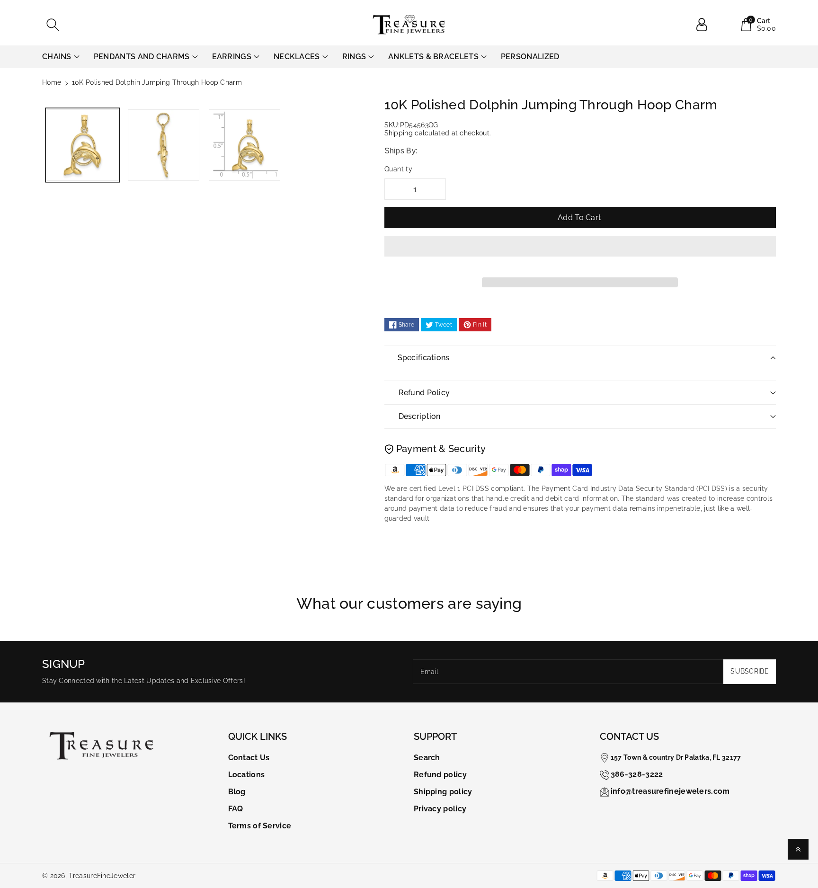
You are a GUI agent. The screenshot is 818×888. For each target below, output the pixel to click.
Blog (237, 791)
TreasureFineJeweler (102, 875)
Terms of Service (260, 825)
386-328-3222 (637, 774)
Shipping (398, 133)
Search (427, 757)
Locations (246, 774)
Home (51, 82)
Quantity (398, 169)
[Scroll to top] (798, 849)
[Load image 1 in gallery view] (82, 145)
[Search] (52, 24)
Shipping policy (443, 791)
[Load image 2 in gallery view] (163, 145)
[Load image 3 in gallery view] (244, 145)
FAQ (235, 808)
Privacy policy (440, 808)
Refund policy (440, 774)
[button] (580, 253)
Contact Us (249, 757)
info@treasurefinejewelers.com (670, 791)
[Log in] (705, 24)
